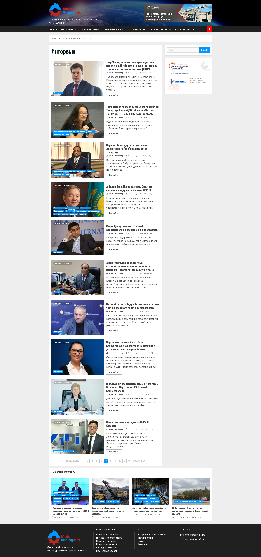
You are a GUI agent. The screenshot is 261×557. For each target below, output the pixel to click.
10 (120, 461)
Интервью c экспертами (109, 537)
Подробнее (113, 95)
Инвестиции (86, 208)
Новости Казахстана (107, 534)
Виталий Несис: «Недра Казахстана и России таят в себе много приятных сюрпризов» (77, 317)
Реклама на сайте (194, 539)
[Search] (209, 29)
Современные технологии (152, 534)
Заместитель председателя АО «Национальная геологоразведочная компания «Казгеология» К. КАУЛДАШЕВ (77, 277)
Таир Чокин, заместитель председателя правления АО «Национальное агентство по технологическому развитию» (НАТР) (77, 78)
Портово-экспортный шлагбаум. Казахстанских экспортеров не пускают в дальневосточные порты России (77, 357)
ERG (176, 501)
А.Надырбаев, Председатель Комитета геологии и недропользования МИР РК (77, 199)
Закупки (142, 540)
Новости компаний (61, 134)
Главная (53, 29)
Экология (83, 214)
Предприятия (145, 537)
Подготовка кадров (184, 29)
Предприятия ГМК (90, 29)
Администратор (115, 72)
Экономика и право (114, 29)
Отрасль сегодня (61, 214)
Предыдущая (73, 461)
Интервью (58, 93)
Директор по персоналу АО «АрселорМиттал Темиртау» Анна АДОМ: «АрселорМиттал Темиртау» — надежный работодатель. (77, 120)
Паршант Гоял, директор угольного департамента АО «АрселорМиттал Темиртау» (77, 160)
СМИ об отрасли (68, 29)
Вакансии (143, 544)
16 (129, 461)
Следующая (139, 461)
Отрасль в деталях (106, 540)
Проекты (73, 214)
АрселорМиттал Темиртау (64, 131)
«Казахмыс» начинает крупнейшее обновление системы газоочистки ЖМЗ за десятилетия (70, 510)
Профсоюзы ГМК (137, 29)
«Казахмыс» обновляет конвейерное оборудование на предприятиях (150, 491)
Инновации (58, 211)
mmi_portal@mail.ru (195, 534)
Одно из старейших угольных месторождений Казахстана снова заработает (110, 491)
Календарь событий (161, 29)
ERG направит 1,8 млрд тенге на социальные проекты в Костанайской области (191, 491)
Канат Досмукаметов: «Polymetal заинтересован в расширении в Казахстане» (77, 237)
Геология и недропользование (66, 208)
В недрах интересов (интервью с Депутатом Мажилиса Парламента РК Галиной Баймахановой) (77, 397)
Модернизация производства (88, 211)
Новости (91, 131)
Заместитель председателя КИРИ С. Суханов (77, 436)
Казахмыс (70, 492)
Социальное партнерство (190, 501)
